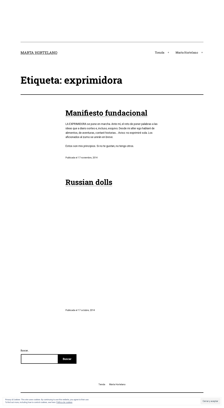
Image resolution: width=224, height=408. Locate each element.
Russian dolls (89, 182)
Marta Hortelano (39, 52)
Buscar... (25, 350)
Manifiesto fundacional (106, 113)
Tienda (159, 52)
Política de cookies (64, 402)
